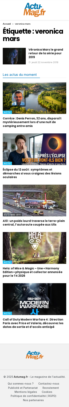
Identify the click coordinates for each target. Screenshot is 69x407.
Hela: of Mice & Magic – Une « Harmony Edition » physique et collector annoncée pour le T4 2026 (32, 272)
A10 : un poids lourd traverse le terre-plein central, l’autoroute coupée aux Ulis (34, 222)
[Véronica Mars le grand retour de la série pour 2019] (14, 56)
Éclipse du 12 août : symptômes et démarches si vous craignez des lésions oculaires (32, 173)
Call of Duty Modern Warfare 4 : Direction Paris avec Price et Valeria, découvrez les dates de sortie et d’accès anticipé (33, 323)
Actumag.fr (21, 376)
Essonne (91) (12, 214)
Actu (7, 112)
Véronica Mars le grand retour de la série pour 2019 (46, 53)
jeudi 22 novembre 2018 (45, 62)
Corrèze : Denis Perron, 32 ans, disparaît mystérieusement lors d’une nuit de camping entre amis (32, 122)
